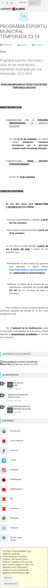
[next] (10, 410)
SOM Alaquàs (15, 479)
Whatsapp (14, 518)
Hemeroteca (15, 431)
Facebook (14, 450)
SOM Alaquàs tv (16, 489)
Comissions (15, 508)
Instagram (14, 470)
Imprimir (23, 45)
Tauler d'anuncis (16, 441)
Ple (11, 499)
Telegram (14, 528)
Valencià (22, 2)
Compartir (38, 45)
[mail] (11, 3)
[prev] (10, 385)
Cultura (10, 389)
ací (27, 572)
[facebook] (2, 3)
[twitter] (7, 3)
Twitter (13, 460)
